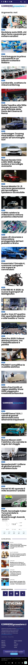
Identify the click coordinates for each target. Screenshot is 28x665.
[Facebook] (2, 2)
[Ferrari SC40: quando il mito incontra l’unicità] (14, 478)
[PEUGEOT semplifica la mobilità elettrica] (14, 354)
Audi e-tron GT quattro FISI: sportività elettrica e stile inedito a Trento (13, 316)
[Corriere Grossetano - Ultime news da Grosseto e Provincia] (14, 6)
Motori (3, 29)
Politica (11, 542)
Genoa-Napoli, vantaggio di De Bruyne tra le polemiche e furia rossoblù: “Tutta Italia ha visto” (18, 583)
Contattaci (14, 654)
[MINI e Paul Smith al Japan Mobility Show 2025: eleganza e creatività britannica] (14, 377)
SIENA (15, 647)
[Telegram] (6, 2)
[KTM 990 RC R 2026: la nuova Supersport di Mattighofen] (14, 279)
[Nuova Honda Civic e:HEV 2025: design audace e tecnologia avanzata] (14, 150)
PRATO (15, 645)
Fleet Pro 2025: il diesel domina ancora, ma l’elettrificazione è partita (12, 341)
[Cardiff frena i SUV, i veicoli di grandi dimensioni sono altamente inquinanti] (14, 403)
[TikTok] (7, 2)
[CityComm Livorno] (14, 608)
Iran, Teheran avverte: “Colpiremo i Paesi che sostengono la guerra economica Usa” (15, 573)
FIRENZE (3, 644)
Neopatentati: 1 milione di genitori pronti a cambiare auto (13, 466)
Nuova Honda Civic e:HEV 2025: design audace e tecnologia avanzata (12, 163)
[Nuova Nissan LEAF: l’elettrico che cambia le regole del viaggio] (14, 430)
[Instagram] (4, 2)
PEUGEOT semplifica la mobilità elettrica (13, 365)
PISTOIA (16, 644)
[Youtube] (11, 2)
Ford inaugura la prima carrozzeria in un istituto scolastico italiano (13, 59)
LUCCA (2, 647)
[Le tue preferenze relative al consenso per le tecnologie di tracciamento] (25, 662)
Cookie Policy (4, 636)
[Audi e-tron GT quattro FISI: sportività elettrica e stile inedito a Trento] (14, 304)
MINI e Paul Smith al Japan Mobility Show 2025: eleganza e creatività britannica (12, 390)
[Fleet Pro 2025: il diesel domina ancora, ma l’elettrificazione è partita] (14, 328)
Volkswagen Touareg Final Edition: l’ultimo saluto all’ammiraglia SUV (13, 136)
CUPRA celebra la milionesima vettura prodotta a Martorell (12, 214)
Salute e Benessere (14, 552)
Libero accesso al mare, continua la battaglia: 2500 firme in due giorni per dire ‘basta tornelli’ (18, 546)
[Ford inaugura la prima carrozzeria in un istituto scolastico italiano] (14, 46)
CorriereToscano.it (19, 628)
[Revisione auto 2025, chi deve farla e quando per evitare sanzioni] (14, 22)
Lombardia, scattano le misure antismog (13, 83)
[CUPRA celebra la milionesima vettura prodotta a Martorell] (14, 202)
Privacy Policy (11, 636)
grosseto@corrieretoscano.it (6, 634)
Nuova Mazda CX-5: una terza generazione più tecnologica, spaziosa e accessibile (13, 189)
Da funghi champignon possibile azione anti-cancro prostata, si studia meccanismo (18, 555)
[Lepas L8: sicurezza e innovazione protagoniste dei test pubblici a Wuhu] (14, 227)
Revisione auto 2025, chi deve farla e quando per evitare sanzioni (14, 34)
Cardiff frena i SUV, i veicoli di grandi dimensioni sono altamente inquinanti (12, 416)
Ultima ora (12, 560)
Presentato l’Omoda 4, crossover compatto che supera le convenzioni (13, 266)
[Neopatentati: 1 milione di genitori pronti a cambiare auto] (14, 454)
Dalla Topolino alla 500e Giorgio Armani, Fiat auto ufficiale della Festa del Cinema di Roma (13, 109)
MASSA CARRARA (18, 640)
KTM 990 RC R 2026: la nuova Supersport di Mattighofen (12, 291)
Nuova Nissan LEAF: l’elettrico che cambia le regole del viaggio (14, 441)
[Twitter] (9, 2)
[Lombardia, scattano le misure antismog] (14, 72)
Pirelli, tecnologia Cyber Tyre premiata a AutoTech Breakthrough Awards (13, 514)
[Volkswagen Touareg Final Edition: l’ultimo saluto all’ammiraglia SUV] (14, 123)
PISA (15, 642)
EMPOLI (3, 642)
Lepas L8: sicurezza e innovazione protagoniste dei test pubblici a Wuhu (12, 240)
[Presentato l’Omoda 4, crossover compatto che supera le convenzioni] (14, 253)
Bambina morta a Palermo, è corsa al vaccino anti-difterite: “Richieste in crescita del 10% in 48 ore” (18, 564)
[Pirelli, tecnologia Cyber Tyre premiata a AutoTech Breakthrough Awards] (14, 501)
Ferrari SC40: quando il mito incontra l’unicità (13, 489)
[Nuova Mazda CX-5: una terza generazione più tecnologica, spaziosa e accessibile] (14, 176)
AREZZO (3, 640)
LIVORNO (3, 645)
